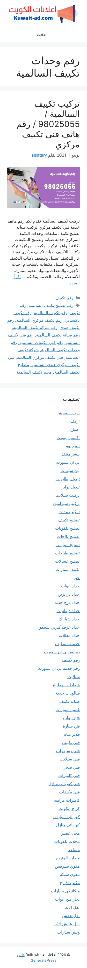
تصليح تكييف (69, 520)
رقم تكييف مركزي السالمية (39, 320)
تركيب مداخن (68, 511)
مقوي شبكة (70, 874)
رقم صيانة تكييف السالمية (58, 335)
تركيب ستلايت (68, 495)
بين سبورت (70, 470)
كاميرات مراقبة (67, 800)
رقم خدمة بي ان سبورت (59, 668)
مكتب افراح (70, 882)
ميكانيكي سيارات (65, 890)
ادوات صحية (69, 412)
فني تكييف (71, 742)
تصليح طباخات (67, 553)
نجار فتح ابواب (67, 899)
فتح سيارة (71, 726)
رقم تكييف (64, 298)
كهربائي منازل (68, 825)
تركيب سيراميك (66, 503)
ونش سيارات (68, 932)
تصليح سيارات (68, 544)
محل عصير (70, 833)
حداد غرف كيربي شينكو (59, 627)
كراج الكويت (69, 808)
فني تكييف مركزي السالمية (40, 357)
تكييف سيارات (68, 569)
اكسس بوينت (68, 437)
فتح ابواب (71, 717)
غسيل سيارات (68, 709)
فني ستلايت (70, 759)
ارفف (75, 421)
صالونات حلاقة (67, 693)
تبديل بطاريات (68, 478)
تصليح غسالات (67, 561)
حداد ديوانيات (68, 610)
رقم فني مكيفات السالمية (41, 342)
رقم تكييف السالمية (50, 312)
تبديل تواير (71, 487)
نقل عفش (71, 915)
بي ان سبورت (68, 462)
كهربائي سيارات (66, 816)
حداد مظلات (69, 635)
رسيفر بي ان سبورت (62, 651)
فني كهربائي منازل (64, 783)
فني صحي (71, 767)
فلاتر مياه (72, 734)
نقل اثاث (72, 907)
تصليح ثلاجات (68, 536)
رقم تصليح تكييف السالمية (51, 305)
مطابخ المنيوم (68, 858)
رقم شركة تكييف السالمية (35, 327)
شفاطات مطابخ (66, 684)
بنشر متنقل (70, 454)
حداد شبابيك (69, 618)
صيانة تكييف (69, 701)
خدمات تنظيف (67, 643)
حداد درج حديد (67, 602)
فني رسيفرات (68, 750)
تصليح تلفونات (67, 528)
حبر (77, 577)
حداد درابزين (69, 594)
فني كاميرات (69, 775)
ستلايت (73, 676)
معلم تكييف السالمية (34, 372)
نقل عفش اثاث (66, 923)
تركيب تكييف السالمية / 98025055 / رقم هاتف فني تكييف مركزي (48, 123)
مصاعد (74, 849)
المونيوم (72, 445)
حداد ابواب (70, 586)
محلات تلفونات (67, 841)
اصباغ (75, 429)
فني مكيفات (69, 792)
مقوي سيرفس (67, 866)
